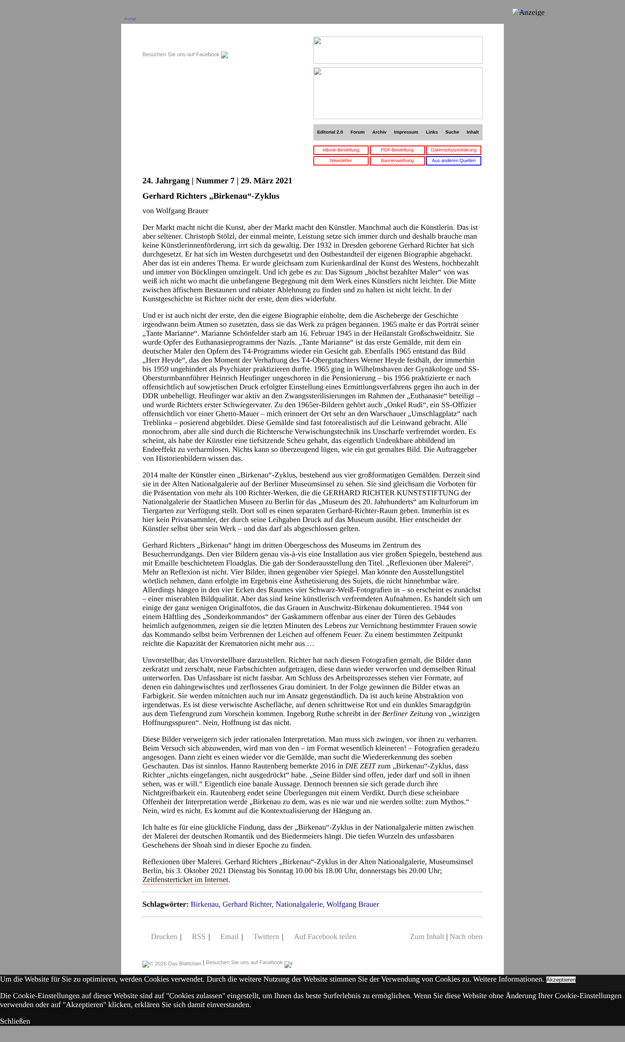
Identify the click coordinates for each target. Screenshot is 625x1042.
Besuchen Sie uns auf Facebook (181, 54)
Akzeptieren (561, 979)
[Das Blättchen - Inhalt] (185, 41)
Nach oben (466, 936)
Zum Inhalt (427, 936)
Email (229, 936)
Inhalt (473, 132)
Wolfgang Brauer (353, 904)
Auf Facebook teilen (325, 936)
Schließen (15, 1021)
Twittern (266, 936)
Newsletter (341, 160)
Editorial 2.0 (330, 132)
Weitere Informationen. (508, 979)
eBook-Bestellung (341, 150)
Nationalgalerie (299, 904)
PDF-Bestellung (397, 150)
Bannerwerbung (397, 160)
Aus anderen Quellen (454, 160)
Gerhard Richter (247, 904)
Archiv (379, 132)
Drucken (164, 936)
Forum (357, 132)
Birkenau (204, 904)
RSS (199, 936)
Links (432, 132)
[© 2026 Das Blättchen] (172, 962)
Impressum (406, 132)
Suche (452, 132)
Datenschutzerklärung (454, 150)
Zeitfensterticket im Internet (185, 879)
